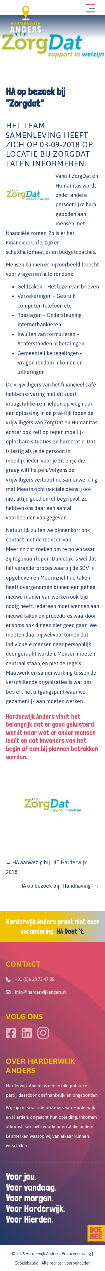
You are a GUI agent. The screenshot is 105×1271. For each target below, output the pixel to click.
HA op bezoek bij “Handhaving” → (59, 886)
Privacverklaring (76, 1253)
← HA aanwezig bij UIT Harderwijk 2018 (46, 867)
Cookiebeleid (26, 1263)
